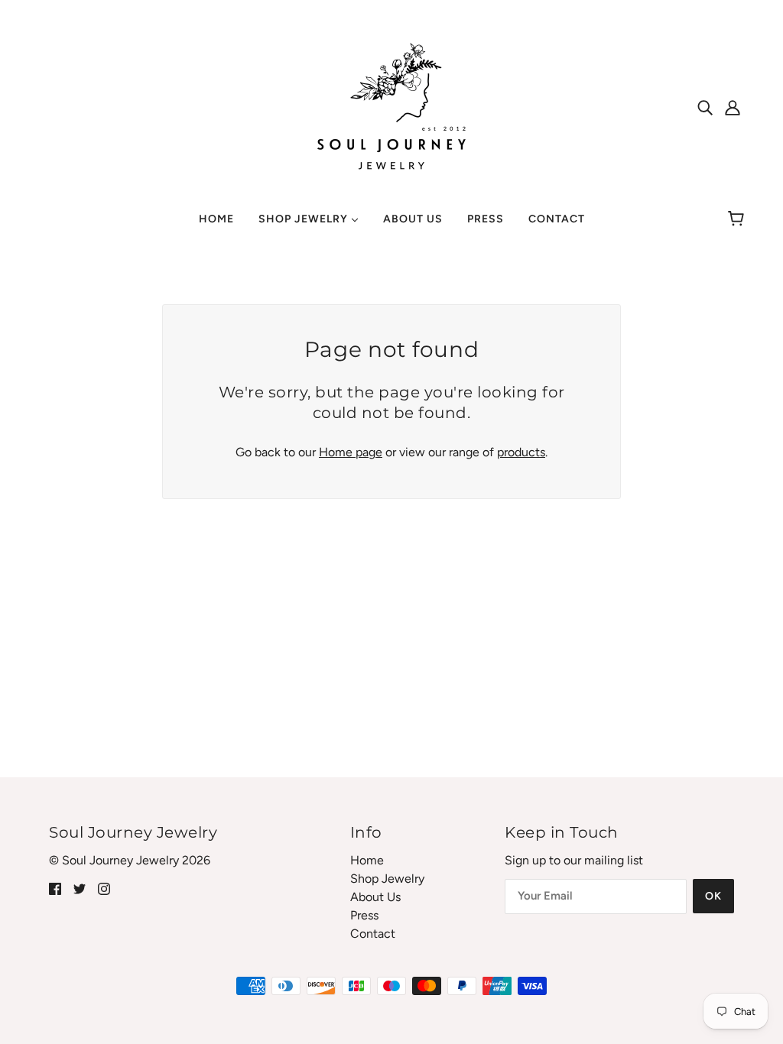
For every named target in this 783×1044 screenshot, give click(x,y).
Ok (713, 896)
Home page (350, 452)
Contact (372, 933)
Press (364, 915)
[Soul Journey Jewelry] (391, 106)
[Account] (732, 107)
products (521, 452)
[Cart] (738, 219)
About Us (375, 897)
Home (367, 860)
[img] (705, 107)
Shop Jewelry (387, 878)
